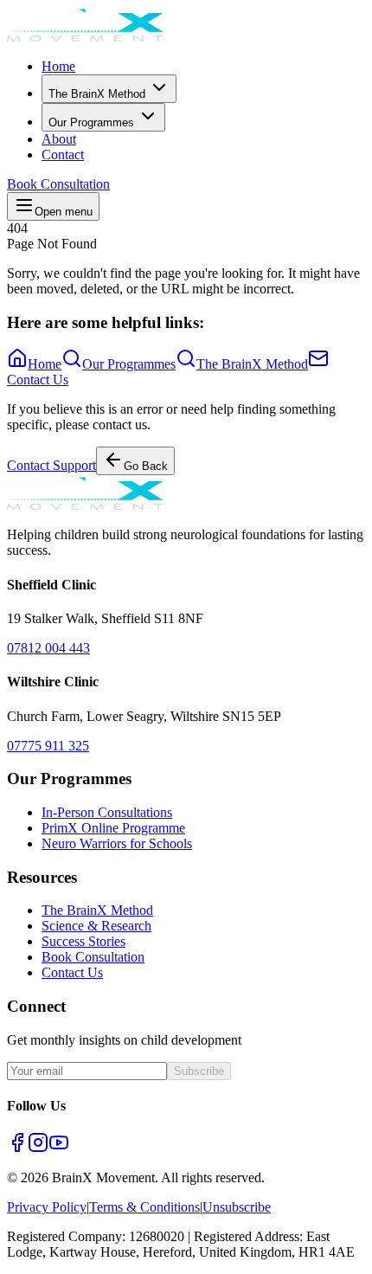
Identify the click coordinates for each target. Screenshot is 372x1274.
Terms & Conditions (144, 1207)
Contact (63, 154)
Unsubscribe (236, 1207)
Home (58, 66)
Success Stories (83, 941)
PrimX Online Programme (113, 827)
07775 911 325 (48, 745)
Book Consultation (58, 184)
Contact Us (72, 972)
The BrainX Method (96, 93)
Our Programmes (91, 122)
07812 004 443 (48, 647)
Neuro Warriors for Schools (117, 843)
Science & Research (96, 925)
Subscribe (199, 1071)
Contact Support (51, 465)
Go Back (146, 466)
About (59, 139)
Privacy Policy (47, 1207)
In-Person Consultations (107, 812)
